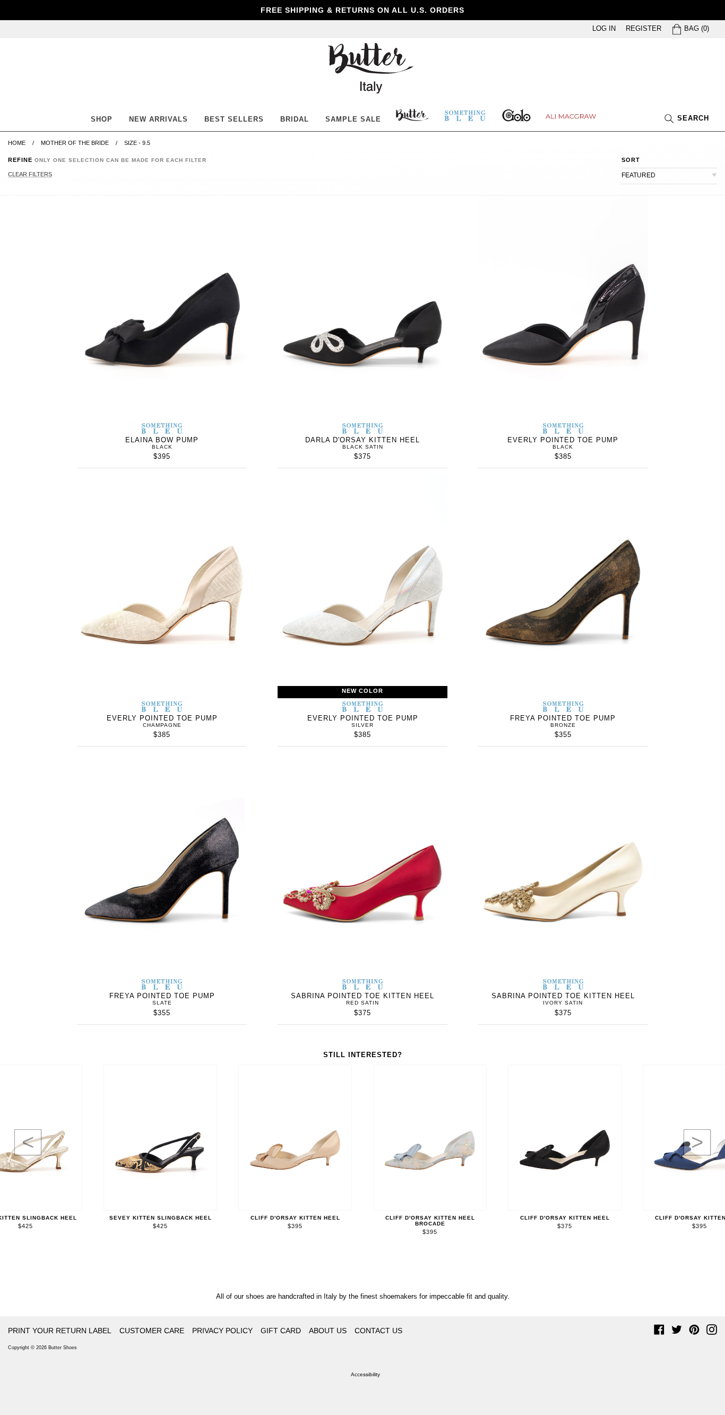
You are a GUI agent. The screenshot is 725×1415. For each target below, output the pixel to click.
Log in (604, 28)
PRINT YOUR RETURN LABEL (59, 1330)
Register (643, 28)
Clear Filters (30, 174)
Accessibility (365, 1374)
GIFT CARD (281, 1330)
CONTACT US (378, 1330)
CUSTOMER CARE (151, 1330)
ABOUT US (328, 1330)
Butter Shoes (62, 1347)
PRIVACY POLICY (222, 1330)
